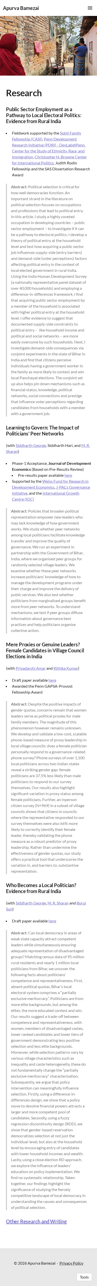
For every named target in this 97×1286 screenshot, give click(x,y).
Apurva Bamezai (21, 8)
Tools (84, 1277)
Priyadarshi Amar (31, 668)
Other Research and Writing (36, 1221)
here (68, 475)
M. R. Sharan (58, 903)
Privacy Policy (71, 1263)
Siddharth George (31, 445)
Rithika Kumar (65, 668)
